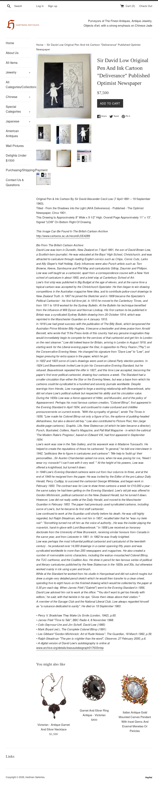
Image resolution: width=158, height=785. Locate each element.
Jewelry (18, 72)
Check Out (145, 6)
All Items (12, 62)
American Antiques (12, 133)
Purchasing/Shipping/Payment (18, 170)
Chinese (18, 96)
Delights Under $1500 (16, 158)
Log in (40, 6)
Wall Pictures (15, 145)
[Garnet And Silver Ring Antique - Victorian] (94, 688)
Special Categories (18, 109)
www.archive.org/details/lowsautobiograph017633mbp (70, 648)
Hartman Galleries (35, 777)
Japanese (18, 121)
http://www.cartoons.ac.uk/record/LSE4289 (63, 236)
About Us (12, 53)
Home (10, 43)
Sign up (52, 6)
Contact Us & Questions (15, 182)
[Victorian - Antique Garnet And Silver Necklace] (53, 696)
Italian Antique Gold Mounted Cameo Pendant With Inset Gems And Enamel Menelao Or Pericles (135, 721)
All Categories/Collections (18, 84)
